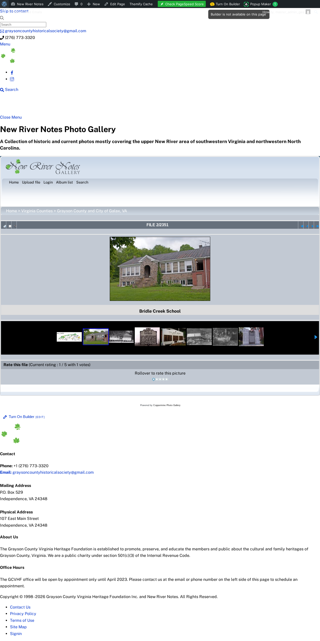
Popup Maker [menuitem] (263, 4)
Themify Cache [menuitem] (141, 4)
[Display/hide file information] (8, 225)
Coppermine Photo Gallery (166, 405)
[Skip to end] (316, 225)
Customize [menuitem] (62, 4)
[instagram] (12, 79)
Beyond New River (110, 105)
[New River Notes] (37, 61)
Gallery (194, 105)
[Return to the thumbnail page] (3, 225)
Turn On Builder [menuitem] (226, 5)
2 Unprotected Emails (25, 12)
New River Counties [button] (61, 105)
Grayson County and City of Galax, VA (92, 211)
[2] (156, 379)
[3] (160, 379)
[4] (163, 379)
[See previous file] (306, 225)
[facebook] (12, 72)
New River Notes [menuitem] (30, 4)
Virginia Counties (37, 211)
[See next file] (311, 225)
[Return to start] (300, 225)
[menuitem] (4, 4)
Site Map (18, 627)
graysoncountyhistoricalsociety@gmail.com (47, 472)
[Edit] (40, 417)
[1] (153, 379)
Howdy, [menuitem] (283, 12)
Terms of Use (22, 620)
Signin (16, 633)
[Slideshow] (14, 225)
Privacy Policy (23, 613)
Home (11, 211)
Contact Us (20, 607)
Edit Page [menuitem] (117, 4)
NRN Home (19, 105)
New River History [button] (158, 105)
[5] (166, 379)
